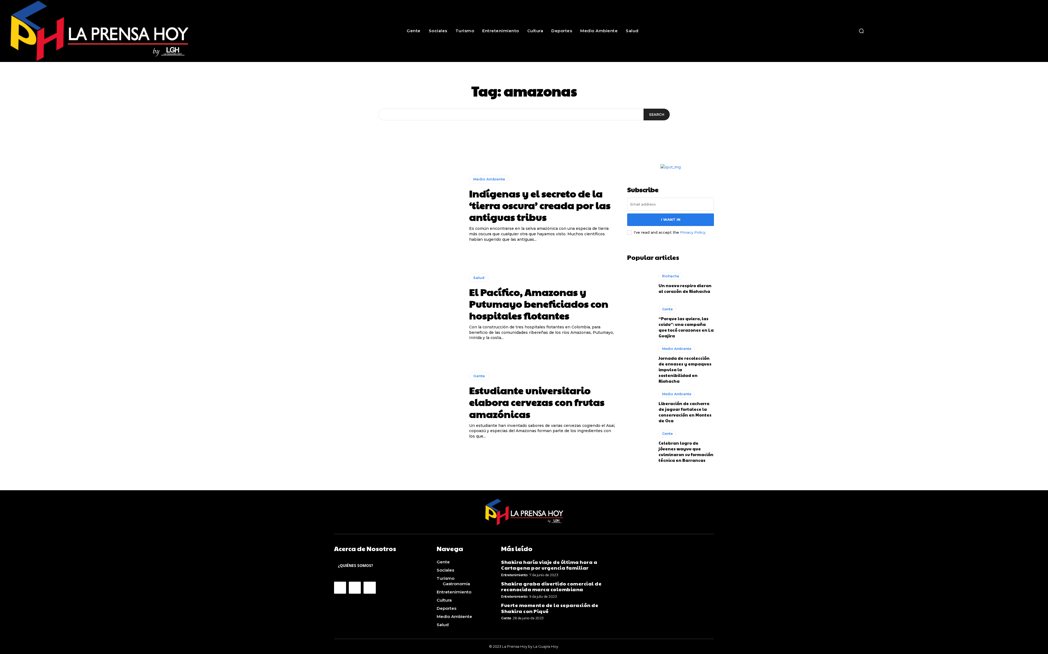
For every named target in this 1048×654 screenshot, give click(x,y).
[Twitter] (370, 588)
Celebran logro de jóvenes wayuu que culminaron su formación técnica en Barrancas (686, 451)
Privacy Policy (692, 232)
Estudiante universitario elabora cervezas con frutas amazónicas (537, 401)
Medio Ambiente (489, 179)
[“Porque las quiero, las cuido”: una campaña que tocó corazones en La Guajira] (640, 321)
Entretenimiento (514, 575)
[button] (861, 30)
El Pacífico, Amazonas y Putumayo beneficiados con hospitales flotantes (538, 303)
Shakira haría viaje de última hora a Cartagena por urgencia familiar (549, 564)
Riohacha (670, 276)
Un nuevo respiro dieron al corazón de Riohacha (685, 288)
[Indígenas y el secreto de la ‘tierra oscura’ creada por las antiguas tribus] (397, 208)
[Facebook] (340, 588)
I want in (670, 219)
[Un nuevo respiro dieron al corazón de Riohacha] (640, 283)
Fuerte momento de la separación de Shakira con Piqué (549, 608)
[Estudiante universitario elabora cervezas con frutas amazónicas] (397, 405)
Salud (478, 277)
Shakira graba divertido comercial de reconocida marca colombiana (551, 586)
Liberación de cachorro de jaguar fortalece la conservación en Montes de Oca (685, 411)
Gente (479, 376)
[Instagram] (355, 588)
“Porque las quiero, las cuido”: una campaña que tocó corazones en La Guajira (686, 327)
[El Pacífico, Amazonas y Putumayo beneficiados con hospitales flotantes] (397, 307)
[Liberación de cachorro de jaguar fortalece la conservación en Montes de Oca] (640, 406)
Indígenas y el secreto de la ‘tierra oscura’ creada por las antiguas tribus (540, 205)
